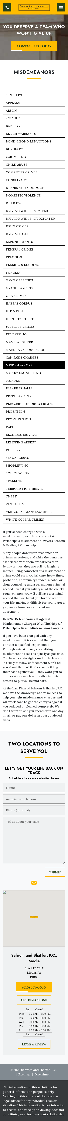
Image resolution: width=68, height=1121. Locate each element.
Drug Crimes (17, 226)
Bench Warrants (21, 134)
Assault (13, 118)
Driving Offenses (21, 234)
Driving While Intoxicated (30, 218)
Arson (11, 110)
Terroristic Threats (24, 488)
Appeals (13, 103)
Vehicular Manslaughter (29, 512)
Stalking (14, 481)
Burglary (14, 149)
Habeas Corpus (19, 303)
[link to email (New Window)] (34, 883)
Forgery (13, 272)
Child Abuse (17, 164)
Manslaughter (19, 342)
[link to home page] (34, 7)
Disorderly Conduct (25, 188)
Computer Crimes (22, 172)
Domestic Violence (23, 195)
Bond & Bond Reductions (28, 141)
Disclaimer (42, 1074)
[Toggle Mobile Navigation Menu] (61, 7)
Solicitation (18, 473)
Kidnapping (16, 334)
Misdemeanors (19, 365)
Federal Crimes (20, 249)
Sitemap (24, 1074)
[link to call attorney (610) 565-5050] (7, 7)
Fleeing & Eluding (22, 265)
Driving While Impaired (27, 211)
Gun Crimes (16, 296)
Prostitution (18, 419)
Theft (11, 496)
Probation (15, 411)
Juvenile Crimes (20, 326)
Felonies (14, 257)
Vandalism (15, 504)
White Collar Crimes (25, 519)
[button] (34, 917)
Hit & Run (14, 311)
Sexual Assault (19, 458)
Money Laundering (23, 373)
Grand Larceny (19, 288)
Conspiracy (16, 180)
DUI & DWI (14, 203)
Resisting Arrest (21, 442)
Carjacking (16, 157)
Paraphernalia (19, 388)
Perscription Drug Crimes (29, 404)
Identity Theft (20, 319)
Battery (13, 126)
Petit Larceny (18, 396)
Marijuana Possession (26, 350)
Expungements (19, 242)
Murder (13, 380)
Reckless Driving (21, 434)
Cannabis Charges (22, 357)
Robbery (13, 450)
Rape (10, 427)
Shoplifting (17, 465)
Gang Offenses (19, 280)
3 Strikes (14, 95)
